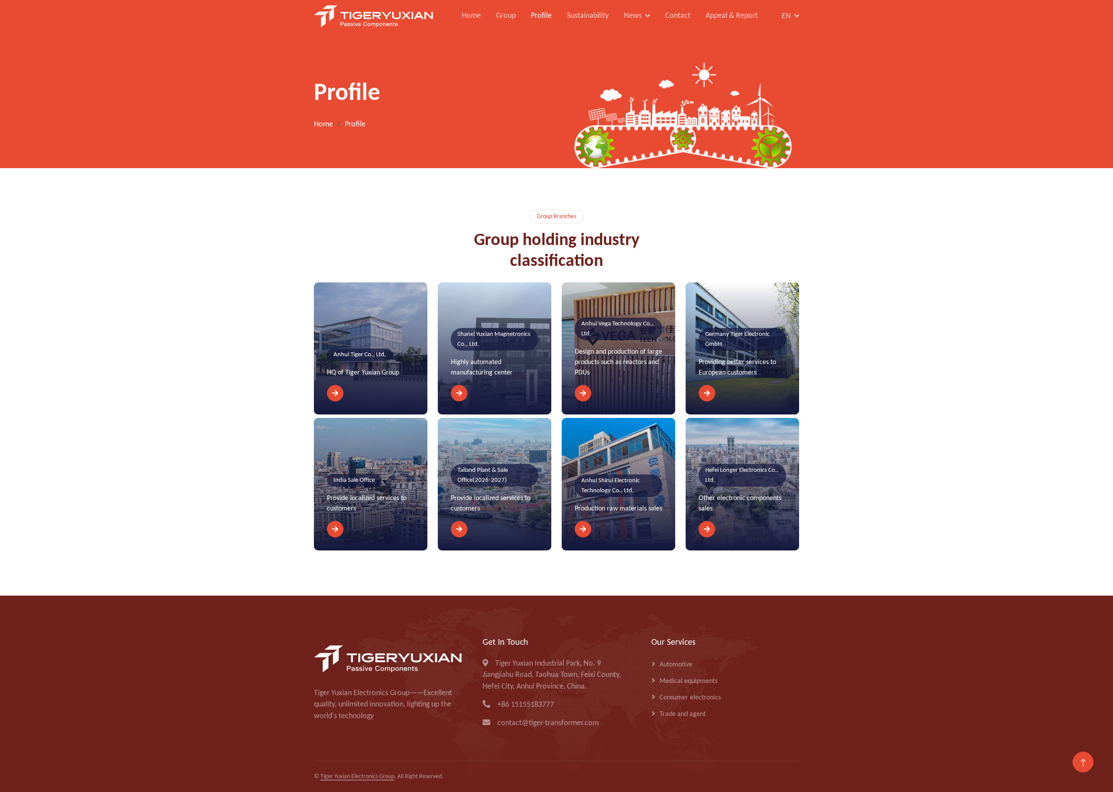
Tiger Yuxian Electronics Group (357, 776)
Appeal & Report (732, 16)
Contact (677, 16)
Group (506, 16)
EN (786, 16)
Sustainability (588, 16)
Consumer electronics (690, 697)
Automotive (676, 664)
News (633, 16)
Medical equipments (688, 681)
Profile (541, 16)
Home (471, 16)
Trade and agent (683, 714)
